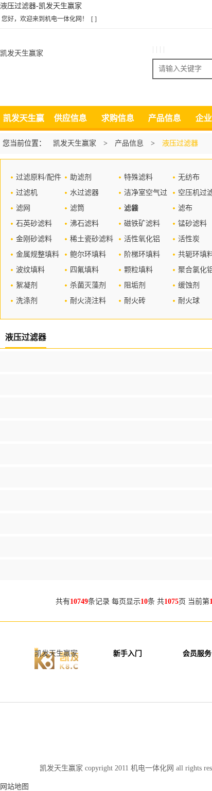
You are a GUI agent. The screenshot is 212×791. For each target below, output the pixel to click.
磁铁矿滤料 (142, 223)
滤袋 (131, 208)
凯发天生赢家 (21, 53)
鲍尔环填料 (88, 254)
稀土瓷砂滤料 (91, 239)
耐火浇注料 (88, 300)
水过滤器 (84, 192)
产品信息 (164, 118)
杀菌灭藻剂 (88, 285)
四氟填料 (84, 270)
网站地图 (14, 786)
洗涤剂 (27, 300)
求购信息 (117, 118)
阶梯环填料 (142, 254)
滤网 (23, 208)
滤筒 (77, 208)
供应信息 (70, 118)
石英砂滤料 (34, 223)
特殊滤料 (138, 177)
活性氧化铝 (142, 239)
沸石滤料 (84, 223)
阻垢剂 (135, 285)
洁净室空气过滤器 (145, 195)
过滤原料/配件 (38, 177)
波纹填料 (30, 270)
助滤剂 (81, 177)
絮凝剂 (27, 285)
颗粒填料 (138, 270)
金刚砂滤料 (34, 239)
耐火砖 (135, 300)
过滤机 (27, 192)
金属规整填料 (37, 254)
